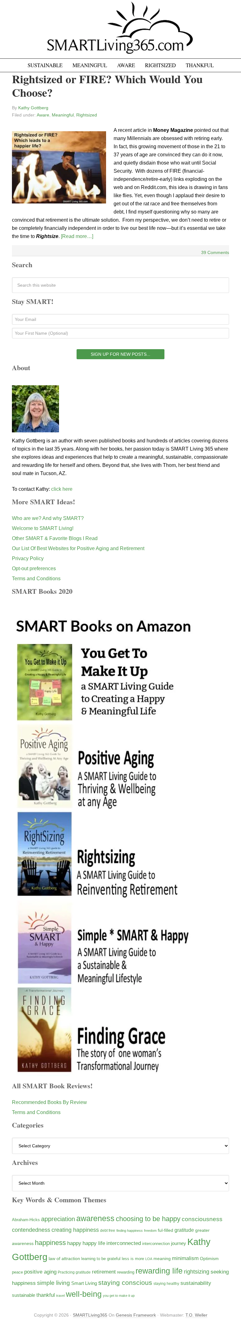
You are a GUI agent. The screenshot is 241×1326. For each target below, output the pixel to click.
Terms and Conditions (36, 578)
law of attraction (64, 1258)
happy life (94, 1243)
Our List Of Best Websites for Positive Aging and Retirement (78, 548)
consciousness (202, 1219)
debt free (107, 1230)
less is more (133, 1258)
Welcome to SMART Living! (42, 528)
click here (61, 489)
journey (178, 1243)
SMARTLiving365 (90, 1315)
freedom (150, 1230)
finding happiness (129, 1230)
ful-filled (165, 1230)
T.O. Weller (196, 1315)
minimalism (185, 1258)
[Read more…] (77, 236)
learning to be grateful (100, 1259)
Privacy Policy (28, 558)
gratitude (184, 1230)
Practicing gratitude (74, 1272)
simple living (53, 1283)
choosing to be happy (148, 1219)
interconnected (123, 1243)
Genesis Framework (136, 1315)
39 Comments (215, 252)
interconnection (156, 1243)
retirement (104, 1272)
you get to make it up (119, 1295)
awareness (95, 1218)
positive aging (40, 1272)
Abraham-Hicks (26, 1219)
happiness (50, 1243)
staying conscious (125, 1282)
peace (17, 1272)
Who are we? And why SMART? (48, 518)
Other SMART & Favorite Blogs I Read (55, 538)
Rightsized (86, 114)
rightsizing (196, 1271)
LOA (148, 1259)
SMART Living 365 (120, 32)
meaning (162, 1258)
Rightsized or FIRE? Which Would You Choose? (107, 85)
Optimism (209, 1258)
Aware (43, 114)
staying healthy (166, 1283)
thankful (45, 1295)
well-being (84, 1294)
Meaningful (63, 114)
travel (60, 1295)
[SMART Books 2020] (104, 1073)
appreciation (58, 1218)
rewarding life (159, 1270)
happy (74, 1243)
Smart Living (84, 1283)
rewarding (125, 1272)
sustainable (23, 1295)
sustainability (195, 1283)
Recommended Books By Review (49, 1102)
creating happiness (75, 1229)
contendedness (31, 1230)
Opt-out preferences (34, 568)
